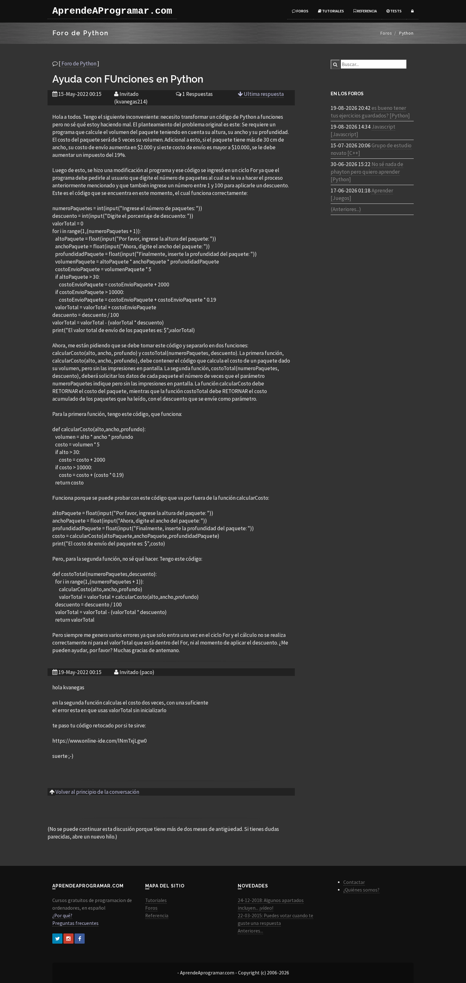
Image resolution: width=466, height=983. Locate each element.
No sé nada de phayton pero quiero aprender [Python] (367, 172)
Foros (302, 11)
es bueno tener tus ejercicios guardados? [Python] (370, 111)
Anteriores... (250, 931)
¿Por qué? (62, 916)
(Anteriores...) (346, 209)
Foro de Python (78, 63)
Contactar (354, 882)
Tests (396, 11)
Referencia (366, 11)
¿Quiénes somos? (361, 890)
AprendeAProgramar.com (112, 11)
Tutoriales (332, 11)
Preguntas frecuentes (75, 923)
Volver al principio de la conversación (97, 791)
